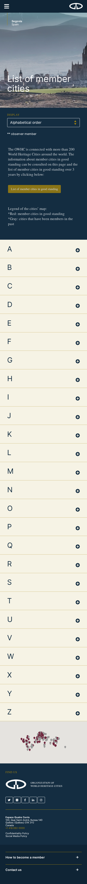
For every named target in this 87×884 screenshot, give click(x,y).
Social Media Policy (16, 836)
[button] (29, 750)
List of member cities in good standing (34, 189)
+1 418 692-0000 (15, 828)
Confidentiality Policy (17, 833)
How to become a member (25, 857)
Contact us (13, 870)
